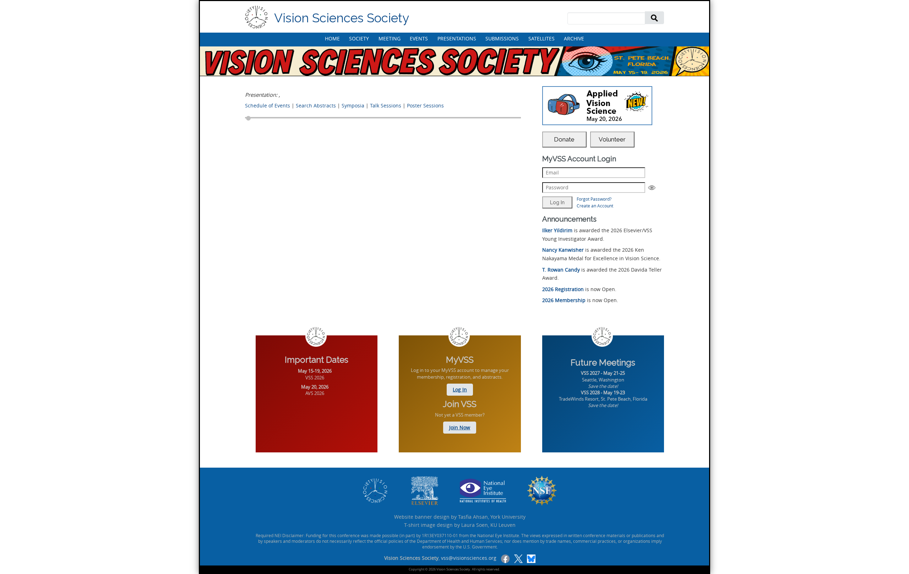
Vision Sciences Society (341, 18)
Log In (460, 389)
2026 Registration (563, 289)
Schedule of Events (267, 105)
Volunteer (612, 139)
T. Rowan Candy (561, 269)
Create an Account (595, 205)
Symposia (353, 105)
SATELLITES (541, 38)
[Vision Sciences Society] (256, 17)
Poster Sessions (425, 105)
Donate (564, 139)
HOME (332, 38)
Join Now (459, 427)
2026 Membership (564, 300)
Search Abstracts (316, 105)
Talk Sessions (385, 105)
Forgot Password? (594, 199)
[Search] (654, 17)
